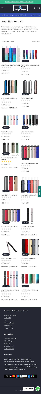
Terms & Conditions (10, 338)
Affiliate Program (9, 346)
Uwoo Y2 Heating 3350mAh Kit (9, 226)
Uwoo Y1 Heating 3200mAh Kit (28, 195)
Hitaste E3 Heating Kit (7, 131)
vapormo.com (22, 390)
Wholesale (7, 343)
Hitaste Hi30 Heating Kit (27, 131)
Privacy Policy (8, 328)
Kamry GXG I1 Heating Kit (27, 226)
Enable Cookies (9, 349)
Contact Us (7, 318)
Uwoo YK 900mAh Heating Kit (9, 195)
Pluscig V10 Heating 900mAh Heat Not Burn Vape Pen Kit (10, 291)
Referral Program (9, 341)
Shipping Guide (9, 323)
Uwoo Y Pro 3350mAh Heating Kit (29, 163)
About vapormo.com (10, 315)
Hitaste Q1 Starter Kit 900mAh (28, 258)
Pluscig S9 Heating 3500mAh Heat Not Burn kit (29, 291)
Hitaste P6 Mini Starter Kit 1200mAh (10, 65)
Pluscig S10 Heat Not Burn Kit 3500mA (9, 158)
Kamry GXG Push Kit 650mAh (8, 258)
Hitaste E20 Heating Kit (27, 98)
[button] (2, 8)
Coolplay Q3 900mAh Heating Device (9, 99)
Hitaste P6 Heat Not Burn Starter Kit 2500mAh (30, 65)
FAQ (5, 320)
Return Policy (8, 325)
